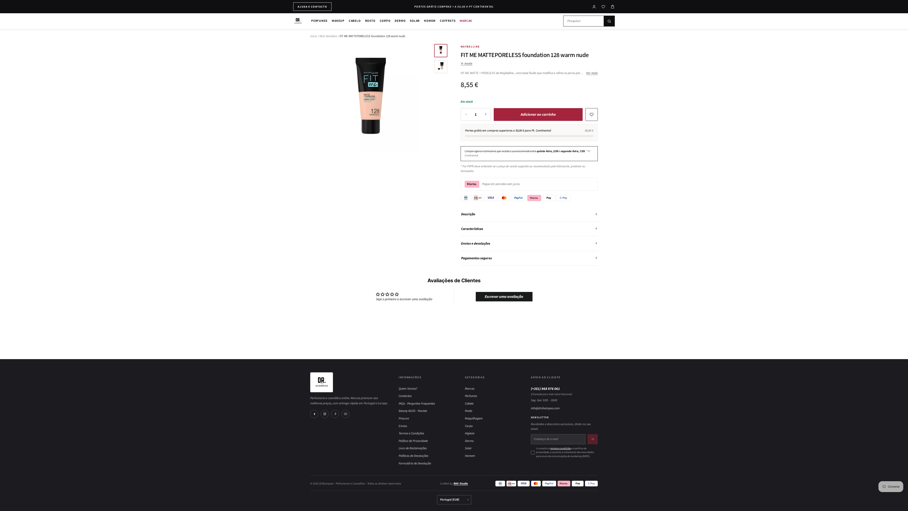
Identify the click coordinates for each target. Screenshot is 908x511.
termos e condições (560, 448)
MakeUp (338, 21)
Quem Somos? (408, 388)
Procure (404, 418)
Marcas (466, 21)
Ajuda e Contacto (312, 6)
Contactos (405, 396)
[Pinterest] (335, 414)
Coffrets (447, 21)
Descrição (468, 214)
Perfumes (319, 21)
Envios (403, 426)
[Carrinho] (612, 6)
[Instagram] (325, 414)
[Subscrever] (592, 439)
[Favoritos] (603, 6)
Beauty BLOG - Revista (413, 411)
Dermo (400, 21)
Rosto (370, 21)
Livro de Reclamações (413, 448)
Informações (410, 377)
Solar (415, 21)
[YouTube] (345, 414)
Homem (430, 21)
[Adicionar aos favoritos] (591, 114)
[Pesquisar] (609, 21)
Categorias (475, 377)
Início (313, 36)
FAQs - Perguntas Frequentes (417, 403)
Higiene (469, 433)
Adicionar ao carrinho (538, 114)
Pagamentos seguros (476, 258)
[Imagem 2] (440, 66)
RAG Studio (461, 483)
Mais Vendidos (328, 36)
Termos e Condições (411, 433)
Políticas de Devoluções (413, 456)
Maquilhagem (474, 418)
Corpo (385, 21)
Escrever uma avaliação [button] (504, 296)
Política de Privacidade (413, 441)
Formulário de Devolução (415, 463)
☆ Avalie (466, 63)
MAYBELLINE (470, 46)
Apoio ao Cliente (546, 377)
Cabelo (355, 21)
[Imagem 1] (440, 50)
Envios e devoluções (475, 243)
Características (472, 228)
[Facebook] (314, 414)
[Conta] (594, 6)
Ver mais (592, 73)
